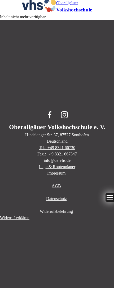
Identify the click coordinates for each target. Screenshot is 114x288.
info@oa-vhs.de (57, 160)
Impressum (56, 173)
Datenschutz (56, 198)
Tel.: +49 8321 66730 (57, 147)
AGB (56, 186)
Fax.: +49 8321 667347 (57, 154)
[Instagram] (64, 114)
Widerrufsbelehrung (56, 211)
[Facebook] (49, 114)
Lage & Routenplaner (57, 166)
